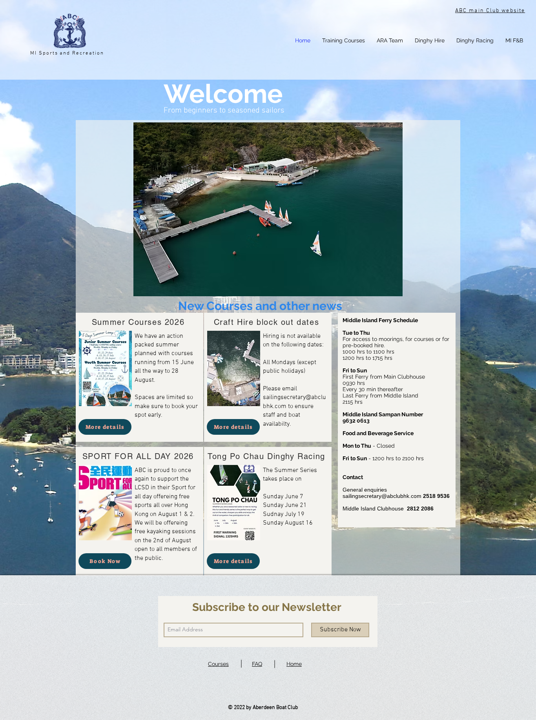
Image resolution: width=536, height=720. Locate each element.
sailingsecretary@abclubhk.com (382, 496)
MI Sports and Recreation (67, 53)
